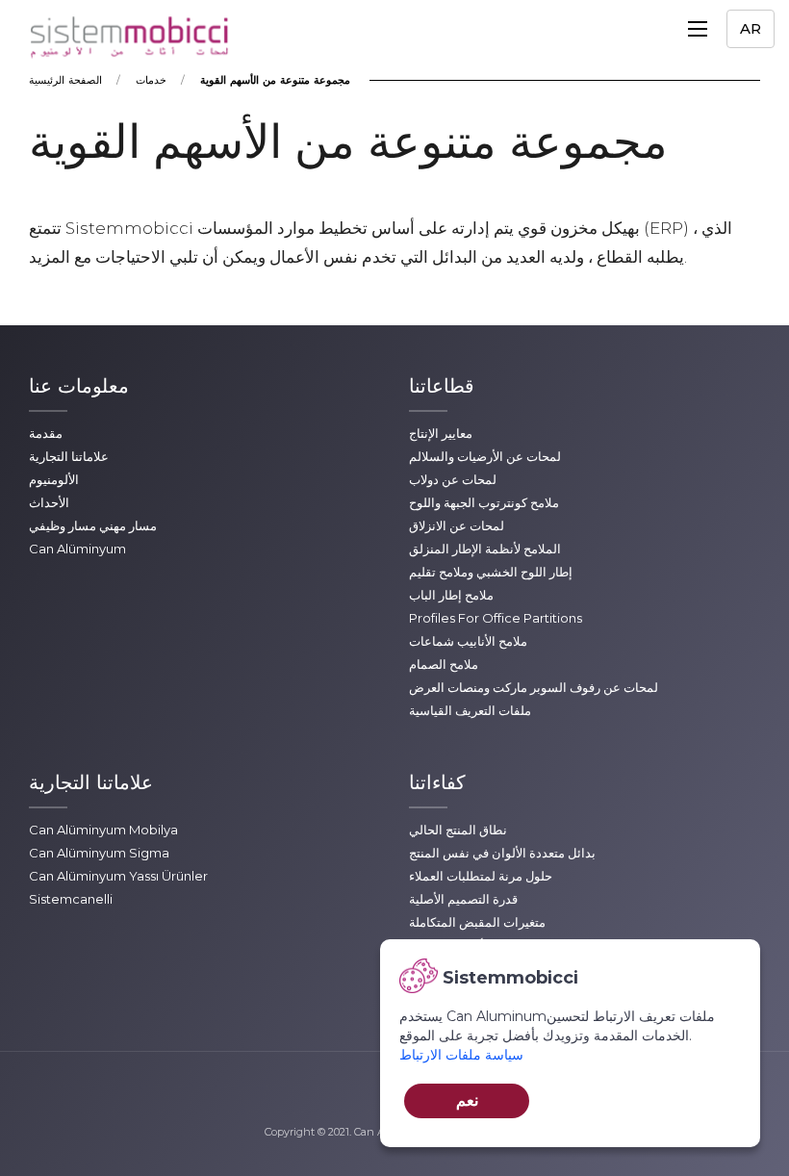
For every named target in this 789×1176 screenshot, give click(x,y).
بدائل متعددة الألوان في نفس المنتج (502, 852)
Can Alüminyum (77, 548)
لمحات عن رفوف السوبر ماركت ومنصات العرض (533, 687)
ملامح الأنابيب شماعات (468, 641)
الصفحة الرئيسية (65, 80)
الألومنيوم (54, 479)
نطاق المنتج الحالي (458, 829)
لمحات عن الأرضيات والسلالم (485, 456)
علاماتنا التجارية (69, 456)
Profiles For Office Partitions (495, 618)
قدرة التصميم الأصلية (463, 899)
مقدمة (46, 433)
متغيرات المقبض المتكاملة (477, 922)
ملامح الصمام (443, 664)
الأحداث (49, 502)
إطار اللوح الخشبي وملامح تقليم (491, 571)
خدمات (151, 80)
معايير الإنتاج (440, 433)
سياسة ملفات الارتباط (461, 1054)
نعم (467, 1100)
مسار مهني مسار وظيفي (93, 525)
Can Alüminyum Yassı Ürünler (118, 875)
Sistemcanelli (71, 899)
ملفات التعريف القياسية (470, 710)
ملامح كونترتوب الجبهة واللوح (484, 502)
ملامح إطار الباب (451, 594)
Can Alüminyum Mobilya (103, 829)
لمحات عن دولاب (452, 479)
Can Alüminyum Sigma (99, 852)
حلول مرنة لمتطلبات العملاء (480, 875)
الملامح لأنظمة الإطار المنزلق (485, 548)
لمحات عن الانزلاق (456, 525)
